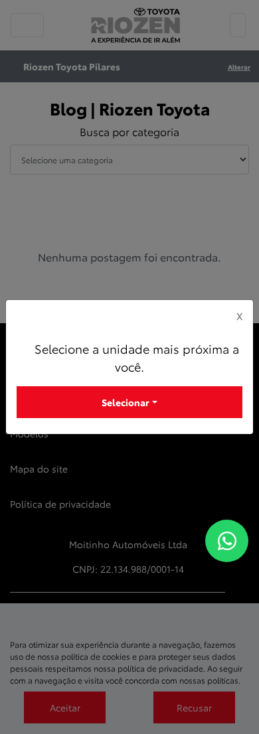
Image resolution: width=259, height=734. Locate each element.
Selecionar (125, 402)
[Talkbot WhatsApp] (226, 541)
